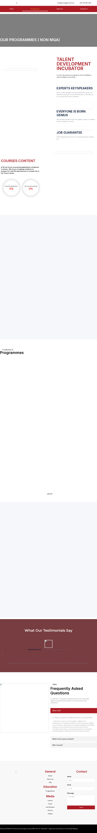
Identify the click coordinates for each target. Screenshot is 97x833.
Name (69, 777)
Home (12, 9)
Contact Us (83, 9)
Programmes (35, 9)
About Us (60, 9)
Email (69, 785)
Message (70, 793)
